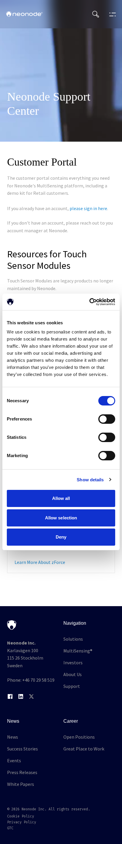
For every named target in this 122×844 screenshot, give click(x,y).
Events (14, 760)
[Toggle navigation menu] (111, 14)
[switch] (106, 419)
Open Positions (79, 737)
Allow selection (61, 517)
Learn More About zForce (40, 562)
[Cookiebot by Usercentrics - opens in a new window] (89, 302)
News (12, 737)
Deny (61, 536)
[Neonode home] (24, 14)
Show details (90, 479)
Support (71, 686)
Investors (73, 662)
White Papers (20, 784)
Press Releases (22, 772)
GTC (10, 828)
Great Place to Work (83, 749)
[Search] (95, 14)
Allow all (61, 498)
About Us (72, 674)
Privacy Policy (21, 822)
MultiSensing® (77, 651)
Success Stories (22, 749)
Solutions (73, 639)
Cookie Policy (20, 816)
